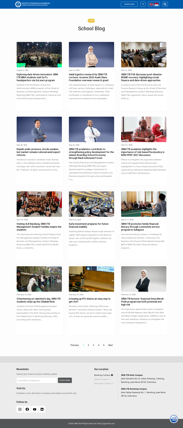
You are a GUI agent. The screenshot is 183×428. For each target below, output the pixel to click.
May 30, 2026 (22, 145)
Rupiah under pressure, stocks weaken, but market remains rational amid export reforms (38, 152)
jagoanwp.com (109, 423)
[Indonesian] (156, 4)
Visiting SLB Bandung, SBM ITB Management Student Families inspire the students (39, 226)
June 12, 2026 (74, 70)
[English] (151, 4)
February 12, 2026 (128, 294)
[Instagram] (19, 409)
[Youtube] (34, 409)
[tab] (106, 375)
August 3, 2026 (23, 70)
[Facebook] (27, 409)
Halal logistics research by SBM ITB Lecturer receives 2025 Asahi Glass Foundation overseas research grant (89, 77)
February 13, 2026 (76, 294)
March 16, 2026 (75, 219)
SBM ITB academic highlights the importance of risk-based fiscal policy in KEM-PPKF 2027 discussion (142, 152)
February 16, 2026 (24, 294)
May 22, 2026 (74, 145)
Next (110, 345)
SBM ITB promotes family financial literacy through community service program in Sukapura (140, 226)
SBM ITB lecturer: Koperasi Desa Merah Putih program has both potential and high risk (142, 301)
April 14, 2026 (22, 219)
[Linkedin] (42, 409)
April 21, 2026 (126, 145)
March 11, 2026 (127, 219)
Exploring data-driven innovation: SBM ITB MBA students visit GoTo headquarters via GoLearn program (37, 77)
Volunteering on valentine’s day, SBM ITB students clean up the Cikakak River (39, 300)
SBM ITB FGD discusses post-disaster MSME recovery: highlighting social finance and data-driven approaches (141, 77)
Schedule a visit (23, 393)
